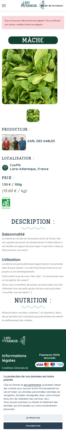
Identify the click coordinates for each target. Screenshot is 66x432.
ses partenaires (32, 384)
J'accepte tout (33, 425)
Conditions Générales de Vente (15, 369)
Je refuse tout (33, 417)
